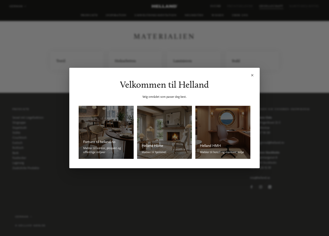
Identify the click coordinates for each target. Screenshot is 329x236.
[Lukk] (252, 75)
